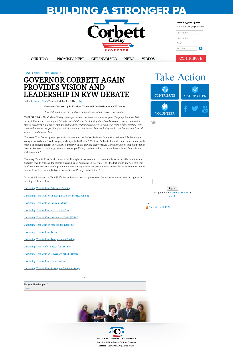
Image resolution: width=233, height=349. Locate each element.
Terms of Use (128, 346)
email (172, 196)
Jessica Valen (41, 101)
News (129, 58)
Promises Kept (70, 58)
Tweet (27, 288)
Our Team (40, 58)
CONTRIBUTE (190, 58)
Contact (102, 346)
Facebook (174, 192)
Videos (148, 58)
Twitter (184, 192)
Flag (80, 101)
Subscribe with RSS (159, 207)
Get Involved (104, 58)
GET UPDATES (195, 95)
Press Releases (51, 72)
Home (27, 72)
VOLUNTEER (165, 113)
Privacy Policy (114, 346)
